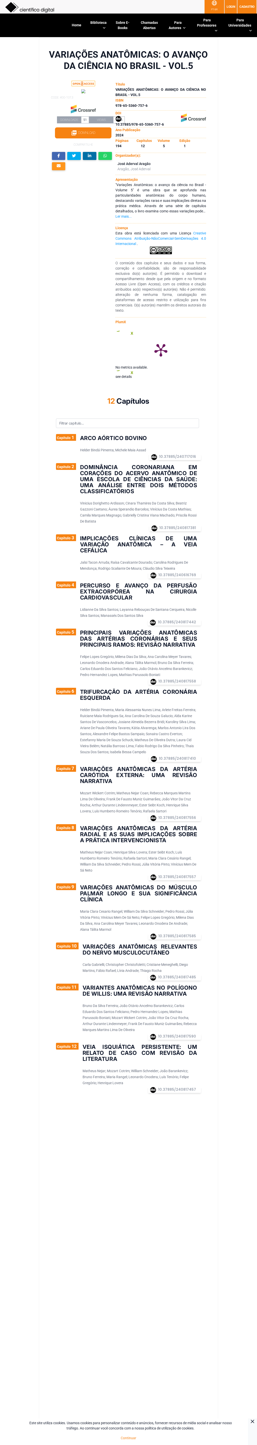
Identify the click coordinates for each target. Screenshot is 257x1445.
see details (123, 377)
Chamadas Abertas (149, 25)
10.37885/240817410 (177, 758)
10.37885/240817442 (177, 622)
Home (76, 25)
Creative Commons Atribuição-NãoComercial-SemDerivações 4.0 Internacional (160, 238)
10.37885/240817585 (177, 936)
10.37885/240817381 (177, 527)
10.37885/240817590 (177, 1036)
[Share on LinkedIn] (89, 156)
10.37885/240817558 (177, 681)
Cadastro (246, 7)
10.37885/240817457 (177, 1089)
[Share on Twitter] (74, 156)
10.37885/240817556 (177, 817)
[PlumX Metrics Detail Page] (161, 350)
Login (231, 7)
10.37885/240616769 (177, 574)
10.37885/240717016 (177, 456)
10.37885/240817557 (177, 876)
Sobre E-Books (123, 25)
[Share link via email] (59, 166)
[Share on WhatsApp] (105, 156)
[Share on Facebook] (59, 156)
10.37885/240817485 (177, 977)
